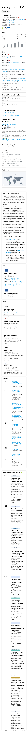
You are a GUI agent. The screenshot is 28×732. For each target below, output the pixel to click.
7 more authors (14, 564)
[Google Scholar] (4, 28)
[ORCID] (2, 28)
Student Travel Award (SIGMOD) (16, 443)
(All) (18, 95)
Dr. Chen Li (15, 279)
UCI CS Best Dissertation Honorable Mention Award (17, 383)
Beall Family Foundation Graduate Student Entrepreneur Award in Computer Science (17, 407)
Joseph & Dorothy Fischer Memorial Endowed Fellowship (17, 416)
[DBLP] (9, 28)
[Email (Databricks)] (18, 17)
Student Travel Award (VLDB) (16, 455)
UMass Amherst (21, 19)
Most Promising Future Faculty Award (16, 392)
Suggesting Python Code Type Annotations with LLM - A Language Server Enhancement (14, 140)
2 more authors (16, 693)
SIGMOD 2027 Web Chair (8, 112)
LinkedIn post (10, 58)
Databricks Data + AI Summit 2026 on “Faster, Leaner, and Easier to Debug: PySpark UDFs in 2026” (14, 80)
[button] (13, 500)
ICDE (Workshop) (15, 678)
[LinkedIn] (8, 28)
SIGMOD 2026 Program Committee (11, 115)
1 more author (16, 611)
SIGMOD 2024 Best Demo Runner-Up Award (17, 437)
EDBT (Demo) (15, 475)
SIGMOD (15, 597)
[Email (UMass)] (25, 19)
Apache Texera (10, 22)
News (3, 52)
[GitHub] (6, 28)
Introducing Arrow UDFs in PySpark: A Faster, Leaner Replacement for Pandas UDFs (14, 124)
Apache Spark (12, 20)
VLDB (15, 506)
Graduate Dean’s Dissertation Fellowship (16, 424)
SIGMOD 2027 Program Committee (11, 114)
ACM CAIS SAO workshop (15, 62)
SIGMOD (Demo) (15, 649)
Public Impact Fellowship (15, 448)
